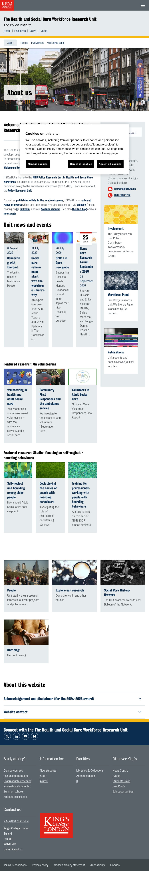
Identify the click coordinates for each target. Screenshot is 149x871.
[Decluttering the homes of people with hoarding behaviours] (50, 470)
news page (10, 213)
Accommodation (86, 775)
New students (48, 770)
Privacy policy (40, 865)
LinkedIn (25, 209)
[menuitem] (9, 31)
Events (43, 31)
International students (16, 786)
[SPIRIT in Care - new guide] (62, 237)
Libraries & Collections (89, 770)
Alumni (44, 781)
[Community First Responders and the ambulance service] (50, 377)
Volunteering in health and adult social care (17, 397)
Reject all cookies (81, 164)
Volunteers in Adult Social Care (80, 394)
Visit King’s (119, 786)
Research (20, 31)
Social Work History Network (117, 592)
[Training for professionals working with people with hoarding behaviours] (82, 470)
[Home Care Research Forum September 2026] (86, 237)
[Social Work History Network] (122, 572)
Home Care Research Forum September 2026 (86, 260)
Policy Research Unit (20, 190)
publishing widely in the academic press (39, 200)
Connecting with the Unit (13, 263)
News (32, 31)
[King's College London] (56, 822)
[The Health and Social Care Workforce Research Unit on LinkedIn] (16, 736)
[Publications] (121, 337)
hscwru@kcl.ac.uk (125, 189)
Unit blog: (13, 650)
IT (77, 781)
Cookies (115, 865)
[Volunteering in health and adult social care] (18, 377)
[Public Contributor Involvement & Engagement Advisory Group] (121, 214)
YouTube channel (50, 209)
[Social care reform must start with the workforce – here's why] (38, 237)
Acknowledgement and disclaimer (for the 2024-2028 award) (49, 698)
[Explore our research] (74, 572)
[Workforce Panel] (121, 280)
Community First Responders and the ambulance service (50, 399)
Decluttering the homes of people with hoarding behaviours (48, 492)
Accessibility (97, 865)
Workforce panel (55, 43)
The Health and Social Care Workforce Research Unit (50, 19)
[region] (74, 149)
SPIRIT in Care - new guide (62, 263)
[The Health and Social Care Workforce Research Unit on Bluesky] (34, 736)
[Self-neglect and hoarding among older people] (18, 470)
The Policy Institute (17, 25)
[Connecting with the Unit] (14, 237)
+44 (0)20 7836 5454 (16, 821)
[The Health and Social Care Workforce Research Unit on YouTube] (25, 736)
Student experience (15, 796)
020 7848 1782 (122, 195)
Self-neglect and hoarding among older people (16, 490)
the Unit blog (79, 209)
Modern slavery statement (69, 865)
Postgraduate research (17, 781)
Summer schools (13, 791)
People (24, 43)
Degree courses (13, 770)
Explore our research (70, 590)
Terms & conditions (15, 865)
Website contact (16, 712)
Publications (116, 352)
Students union (121, 781)
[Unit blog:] (26, 632)
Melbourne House (13, 168)
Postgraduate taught (16, 775)
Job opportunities (123, 791)
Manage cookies (38, 164)
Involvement (37, 43)
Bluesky (81, 205)
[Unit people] (26, 572)
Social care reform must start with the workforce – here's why (38, 276)
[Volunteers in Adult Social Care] (82, 377)
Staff (43, 775)
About (7, 31)
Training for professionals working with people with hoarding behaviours (81, 495)
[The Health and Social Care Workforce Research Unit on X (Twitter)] (7, 736)
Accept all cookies (110, 164)
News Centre (120, 770)
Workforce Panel (118, 294)
